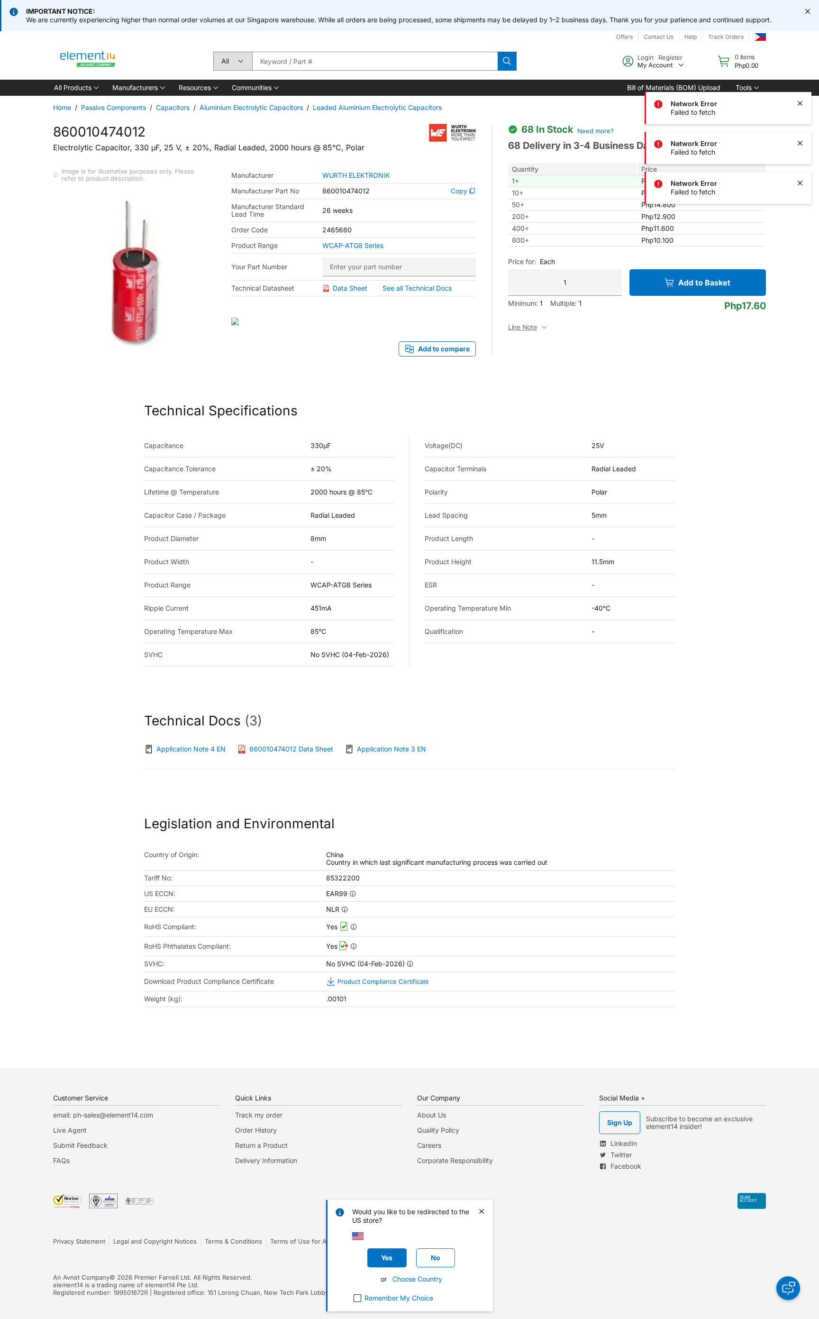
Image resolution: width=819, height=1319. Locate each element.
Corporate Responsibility (455, 1160)
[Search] (507, 61)
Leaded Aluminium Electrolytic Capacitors (377, 107)
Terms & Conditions (233, 1241)
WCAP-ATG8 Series (352, 245)
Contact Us (658, 36)
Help (690, 36)
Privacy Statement (79, 1241)
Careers (429, 1145)
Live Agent (70, 1130)
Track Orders (726, 36)
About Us (431, 1115)
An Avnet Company (81, 1277)
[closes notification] (807, 11)
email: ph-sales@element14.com (103, 1115)
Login (645, 57)
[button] (75, 88)
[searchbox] (375, 61)
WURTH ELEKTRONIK (356, 175)
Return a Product (261, 1145)
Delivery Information (266, 1160)
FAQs (61, 1160)
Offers (624, 36)
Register (670, 57)
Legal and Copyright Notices (155, 1241)
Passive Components (113, 107)
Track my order (258, 1115)
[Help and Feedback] (788, 1288)
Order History (256, 1130)
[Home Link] (88, 61)
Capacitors (173, 107)
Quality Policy (438, 1130)
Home (62, 107)
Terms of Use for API (301, 1241)
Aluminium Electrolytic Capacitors (251, 107)
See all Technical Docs (417, 288)
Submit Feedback (80, 1145)
